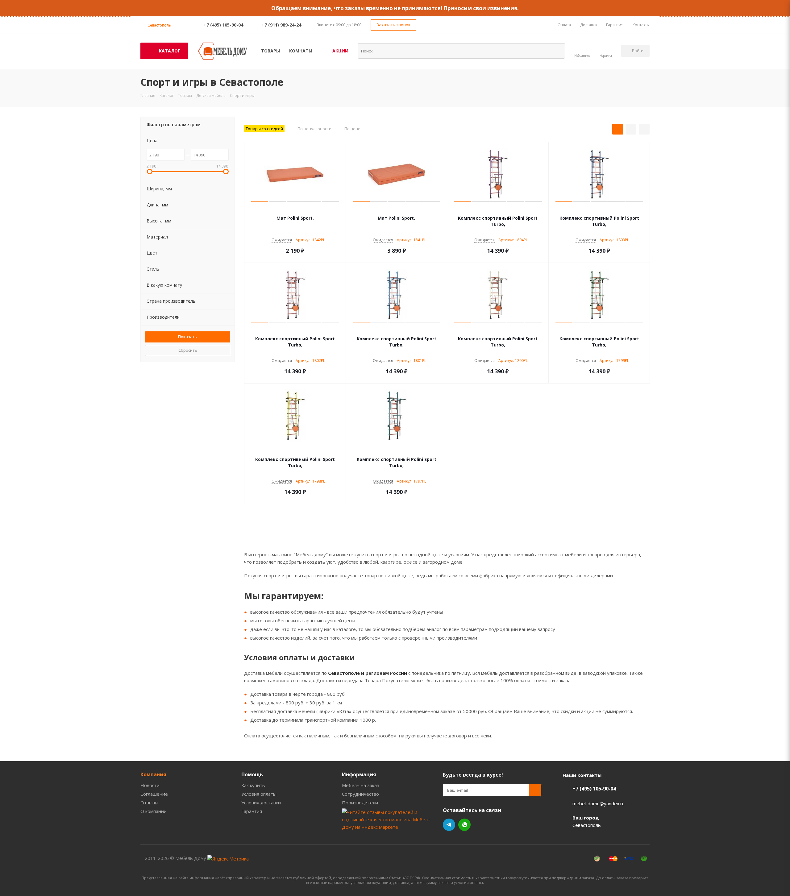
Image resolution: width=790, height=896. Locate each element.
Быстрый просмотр (295, 209)
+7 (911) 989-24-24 (281, 25)
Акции (340, 51)
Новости (150, 785)
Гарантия (251, 811)
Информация (359, 774)
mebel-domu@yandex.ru (598, 803)
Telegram (449, 825)
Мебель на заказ (360, 785)
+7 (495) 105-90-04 (223, 25)
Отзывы (149, 802)
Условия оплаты (258, 794)
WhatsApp (464, 825)
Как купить (253, 785)
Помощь (252, 774)
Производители (360, 802)
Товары (270, 51)
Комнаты (300, 51)
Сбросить (187, 350)
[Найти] (556, 50)
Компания (153, 774)
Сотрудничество (360, 794)
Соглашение (154, 794)
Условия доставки (261, 802)
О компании (153, 811)
